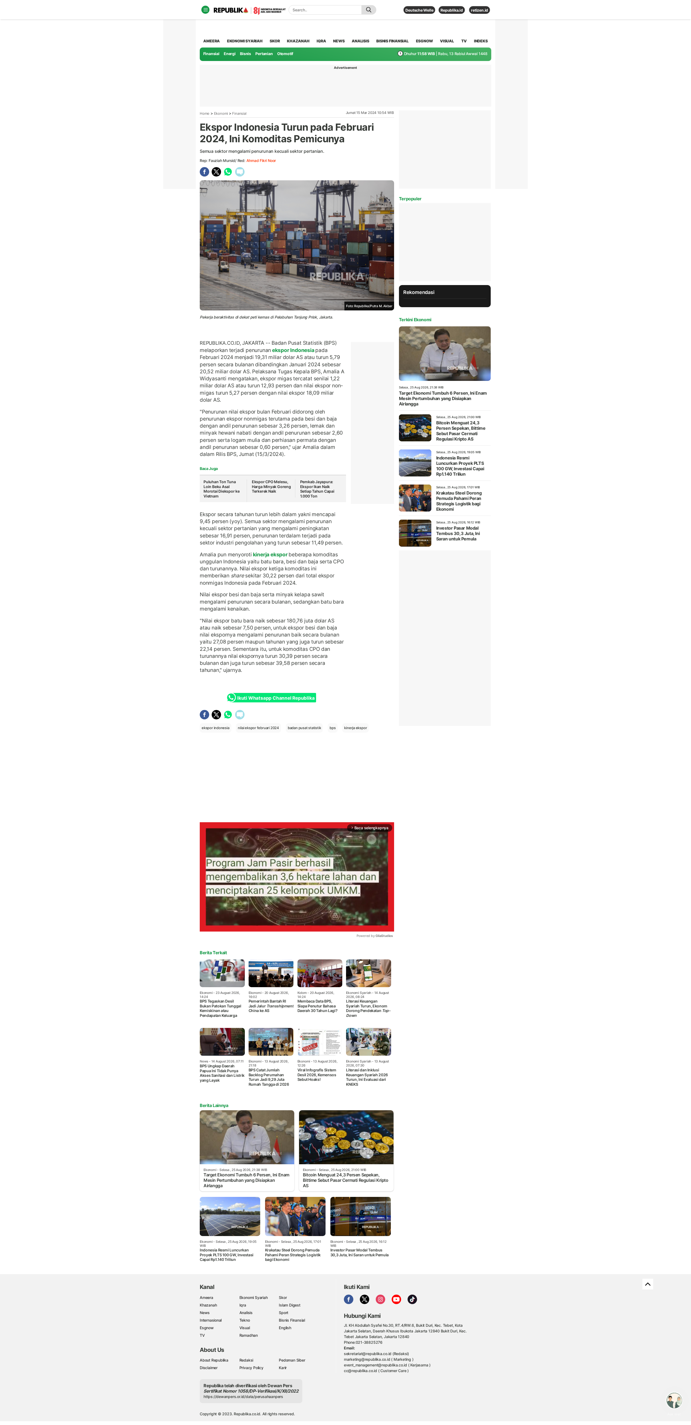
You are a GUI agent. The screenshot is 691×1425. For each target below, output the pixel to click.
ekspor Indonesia (293, 350)
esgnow (424, 41)
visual (447, 41)
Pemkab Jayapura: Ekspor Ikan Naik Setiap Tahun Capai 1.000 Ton (317, 488)
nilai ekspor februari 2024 (258, 728)
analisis (360, 41)
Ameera (206, 1297)
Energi (230, 53)
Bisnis (245, 53)
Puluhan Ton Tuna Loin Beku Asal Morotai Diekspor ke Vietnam (222, 488)
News (205, 1312)
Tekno (244, 1320)
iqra (321, 41)
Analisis (246, 1312)
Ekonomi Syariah (245, 41)
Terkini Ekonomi (415, 319)
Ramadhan (248, 1335)
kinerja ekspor (270, 554)
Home (204, 113)
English (285, 1327)
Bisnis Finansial (392, 41)
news (338, 41)
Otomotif (285, 53)
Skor (283, 1297)
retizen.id (479, 10)
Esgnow (207, 1327)
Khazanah (208, 1305)
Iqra (242, 1305)
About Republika (214, 1360)
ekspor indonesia (215, 728)
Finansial (211, 53)
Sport (283, 1312)
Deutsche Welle (419, 10)
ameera (211, 41)
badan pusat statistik (304, 728)
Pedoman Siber (292, 1360)
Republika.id (452, 10)
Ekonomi (221, 113)
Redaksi (246, 1360)
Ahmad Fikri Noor (261, 160)
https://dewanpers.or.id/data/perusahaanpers (243, 1396)
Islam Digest (289, 1305)
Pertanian (264, 53)
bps (333, 728)
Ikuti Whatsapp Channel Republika (275, 698)
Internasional (211, 1320)
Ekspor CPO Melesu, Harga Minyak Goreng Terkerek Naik (271, 486)
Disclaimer (209, 1367)
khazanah (298, 41)
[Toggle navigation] (205, 9)
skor (275, 41)
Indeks (481, 41)
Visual (244, 1327)
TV (464, 41)
